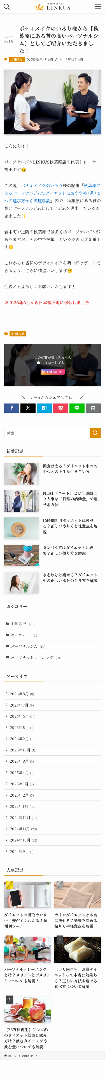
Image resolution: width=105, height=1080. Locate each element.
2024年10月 (23, 840)
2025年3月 (22, 784)
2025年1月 (22, 806)
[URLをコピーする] (93, 408)
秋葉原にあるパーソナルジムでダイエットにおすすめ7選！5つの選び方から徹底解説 (52, 192)
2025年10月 (22, 750)
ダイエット (25, 635)
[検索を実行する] (95, 433)
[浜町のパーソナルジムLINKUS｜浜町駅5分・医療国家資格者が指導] (52, 6)
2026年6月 (23, 716)
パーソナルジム (28, 646)
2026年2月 (22, 738)
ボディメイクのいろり (42, 185)
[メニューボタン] (98, 6)
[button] (11, 408)
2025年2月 (22, 795)
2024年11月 (23, 828)
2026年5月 (22, 727)
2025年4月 (22, 772)
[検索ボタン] (6, 6)
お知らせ (17, 59)
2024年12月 (23, 817)
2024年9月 (22, 851)
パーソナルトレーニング (35, 657)
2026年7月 (22, 705)
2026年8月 (22, 693)
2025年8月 (22, 761)
